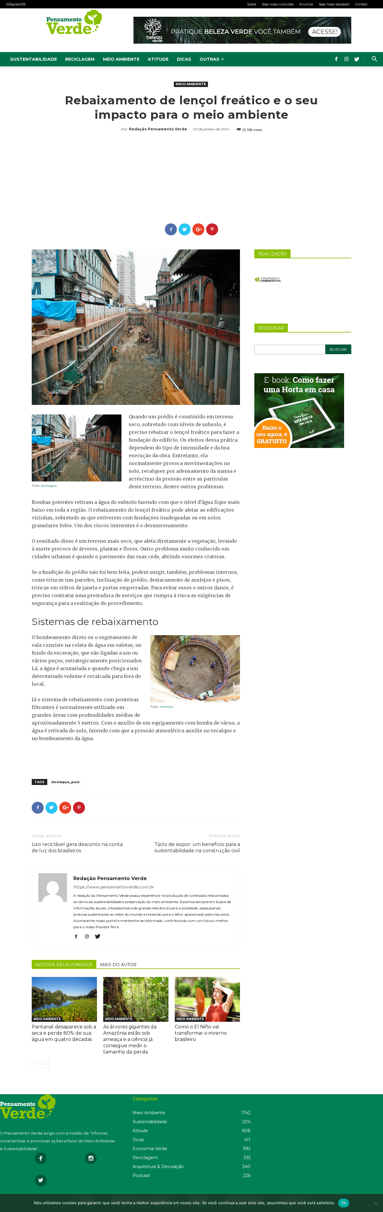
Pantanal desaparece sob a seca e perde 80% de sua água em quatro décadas (64, 1033)
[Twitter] (356, 59)
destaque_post (65, 782)
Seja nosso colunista (278, 4)
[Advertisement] (191, 178)
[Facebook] (336, 59)
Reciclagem (80, 59)
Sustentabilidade (33, 59)
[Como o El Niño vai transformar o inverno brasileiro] (207, 999)
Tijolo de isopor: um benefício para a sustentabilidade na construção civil (197, 847)
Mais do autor (118, 964)
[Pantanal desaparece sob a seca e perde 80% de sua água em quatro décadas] (64, 999)
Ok (343, 1202)
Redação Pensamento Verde (158, 129)
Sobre (251, 4)
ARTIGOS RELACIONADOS (64, 964)
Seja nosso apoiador (334, 4)
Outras (209, 59)
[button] (374, 59)
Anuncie (306, 4)
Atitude (158, 59)
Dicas (184, 59)
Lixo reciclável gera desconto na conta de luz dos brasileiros (77, 847)
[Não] (376, 1203)
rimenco (166, 707)
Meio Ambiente (121, 59)
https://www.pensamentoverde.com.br (113, 887)
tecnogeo (49, 486)
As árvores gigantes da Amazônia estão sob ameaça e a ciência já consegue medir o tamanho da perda (129, 1039)
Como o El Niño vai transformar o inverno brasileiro (201, 1033)
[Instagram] (346, 59)
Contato (361, 4)
